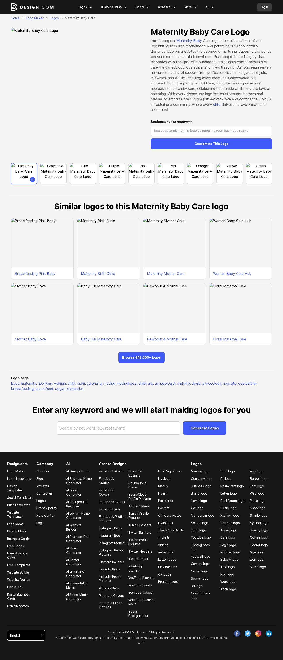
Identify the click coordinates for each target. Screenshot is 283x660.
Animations (166, 552)
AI (207, 7)
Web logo (257, 493)
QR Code (165, 574)
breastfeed (44, 388)
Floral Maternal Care (229, 339)
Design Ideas (16, 531)
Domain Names (18, 606)
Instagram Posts (110, 528)
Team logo (228, 589)
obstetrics (75, 388)
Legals (41, 501)
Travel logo (228, 530)
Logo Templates (19, 478)
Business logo (201, 486)
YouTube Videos (140, 592)
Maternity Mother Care (165, 273)
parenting (95, 383)
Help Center (45, 515)
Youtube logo (201, 537)
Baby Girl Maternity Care (101, 339)
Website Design (18, 579)
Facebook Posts (111, 471)
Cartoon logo (230, 523)
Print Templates (18, 505)
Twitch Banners (139, 532)
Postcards (165, 501)
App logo (257, 471)
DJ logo (226, 478)
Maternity (184, 40)
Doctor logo (259, 545)
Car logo (197, 508)
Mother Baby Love (30, 339)
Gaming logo (200, 471)
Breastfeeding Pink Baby (35, 273)
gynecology (212, 383)
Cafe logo (227, 537)
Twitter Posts (138, 559)
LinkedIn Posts (109, 569)
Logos (82, 7)
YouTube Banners (141, 577)
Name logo (199, 501)
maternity (29, 383)
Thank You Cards (170, 530)
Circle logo (228, 508)
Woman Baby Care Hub (232, 273)
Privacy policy (46, 508)
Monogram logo (202, 515)
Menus (163, 486)
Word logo (228, 581)
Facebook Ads (109, 509)
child (217, 104)
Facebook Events (112, 502)
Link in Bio (14, 587)
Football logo (200, 556)
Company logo (201, 478)
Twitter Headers (140, 551)
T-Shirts (164, 537)
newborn (45, 383)
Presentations (168, 581)
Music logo (258, 567)
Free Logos (15, 546)
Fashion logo (229, 515)
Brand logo (199, 493)
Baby (197, 40)
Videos (163, 545)
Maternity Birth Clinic (98, 273)
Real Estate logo (232, 501)
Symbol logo (259, 523)
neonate (230, 383)
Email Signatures (170, 471)
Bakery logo (229, 559)
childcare (146, 383)
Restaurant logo (232, 486)
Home (15, 18)
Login (40, 523)
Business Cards (111, 7)
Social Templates (19, 497)
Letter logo (228, 493)
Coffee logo (259, 537)
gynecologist (165, 383)
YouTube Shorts (140, 585)
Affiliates (42, 486)
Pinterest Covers (111, 595)
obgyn (60, 388)
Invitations (165, 523)
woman (60, 383)
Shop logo (257, 508)
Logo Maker (35, 18)
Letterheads (167, 559)
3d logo (196, 586)
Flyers (162, 493)
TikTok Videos (139, 506)
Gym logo (257, 552)
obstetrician (248, 383)
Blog (39, 478)
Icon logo (227, 574)
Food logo (198, 530)
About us (43, 471)
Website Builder (18, 572)
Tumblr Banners (139, 525)
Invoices (164, 478)
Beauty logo (259, 530)
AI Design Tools (77, 471)
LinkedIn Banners (111, 562)
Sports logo (199, 578)
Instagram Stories (111, 543)
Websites (164, 7)
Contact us (44, 493)
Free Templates (18, 565)
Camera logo (200, 564)
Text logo (227, 567)
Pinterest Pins (109, 588)
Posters (163, 508)
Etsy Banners (167, 567)
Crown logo (199, 571)
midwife (184, 383)
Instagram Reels (110, 535)
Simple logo (258, 515)
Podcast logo (230, 552)
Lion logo (257, 559)
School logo (200, 523)
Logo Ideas (15, 524)
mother (109, 383)
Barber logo (259, 478)
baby (15, 383)
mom (81, 383)
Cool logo (227, 471)
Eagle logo (228, 545)
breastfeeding (22, 388)
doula (196, 383)
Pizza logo (258, 501)
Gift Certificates (169, 515)
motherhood (127, 383)
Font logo (257, 486)
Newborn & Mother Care (167, 339)
